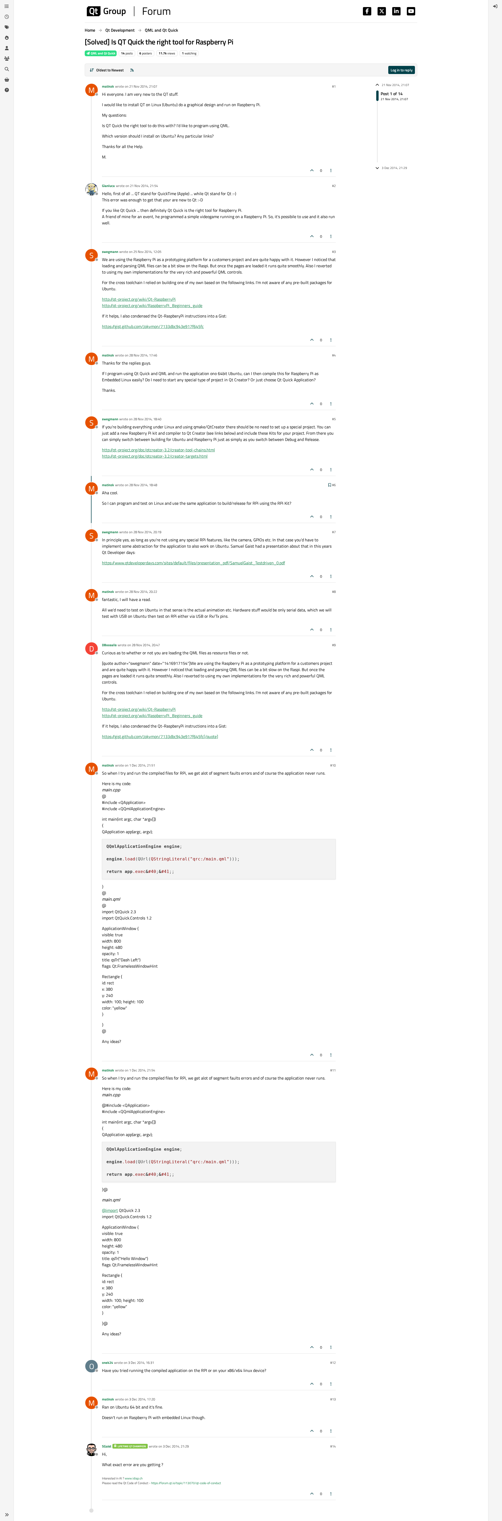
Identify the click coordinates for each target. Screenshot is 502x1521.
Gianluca (108, 185)
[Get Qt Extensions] (7, 79)
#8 (334, 591)
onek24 (107, 1362)
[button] (7, 1515)
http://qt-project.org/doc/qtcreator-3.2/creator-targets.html (155, 456)
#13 (333, 1399)
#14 (333, 1446)
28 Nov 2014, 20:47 (146, 645)
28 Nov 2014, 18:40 (147, 419)
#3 (334, 251)
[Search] (7, 69)
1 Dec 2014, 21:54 (142, 1070)
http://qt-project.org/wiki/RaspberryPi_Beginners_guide (152, 305)
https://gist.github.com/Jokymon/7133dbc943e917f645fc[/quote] (160, 736)
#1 (334, 86)
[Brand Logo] (128, 11)
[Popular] (7, 37)
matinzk (108, 86)
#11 (333, 1070)
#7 (334, 532)
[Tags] (7, 27)
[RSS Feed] (132, 70)
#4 (334, 355)
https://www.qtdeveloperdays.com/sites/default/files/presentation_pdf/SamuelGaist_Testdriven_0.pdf (193, 563)
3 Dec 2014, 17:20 (142, 1399)
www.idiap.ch (133, 1478)
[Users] (7, 48)
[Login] (495, 6)
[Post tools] (331, 170)
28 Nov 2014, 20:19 (147, 532)
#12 (333, 1362)
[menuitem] (495, 6)
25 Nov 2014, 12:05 (147, 251)
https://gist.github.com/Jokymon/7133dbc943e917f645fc (153, 326)
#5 (334, 419)
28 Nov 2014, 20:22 (143, 591)
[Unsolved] (7, 90)
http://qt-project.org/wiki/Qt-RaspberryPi (139, 299)
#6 (334, 484)
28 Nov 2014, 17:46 (143, 355)
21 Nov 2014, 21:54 (144, 185)
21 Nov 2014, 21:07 (143, 86)
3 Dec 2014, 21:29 (176, 1446)
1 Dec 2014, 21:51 (142, 765)
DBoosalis (109, 645)
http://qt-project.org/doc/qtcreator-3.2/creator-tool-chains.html (158, 450)
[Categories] (7, 6)
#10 (333, 765)
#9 (334, 645)
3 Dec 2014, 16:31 (141, 1362)
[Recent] (7, 17)
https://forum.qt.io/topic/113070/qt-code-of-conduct (186, 1482)
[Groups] (7, 58)
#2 (334, 185)
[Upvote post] (312, 170)
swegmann (110, 251)
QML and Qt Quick (102, 53)
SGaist (106, 1446)
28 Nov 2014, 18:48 (143, 484)
